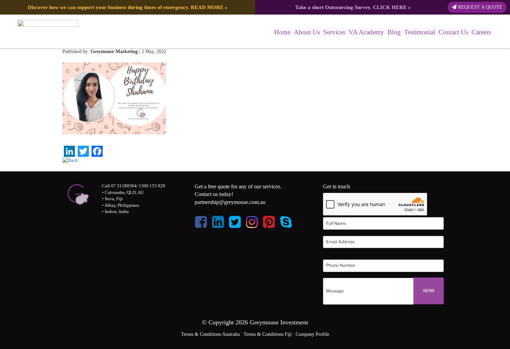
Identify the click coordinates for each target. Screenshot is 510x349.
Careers (481, 32)
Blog (394, 32)
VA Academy (366, 32)
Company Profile (312, 334)
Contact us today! (214, 194)
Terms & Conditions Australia (210, 334)
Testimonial (419, 32)
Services (334, 32)
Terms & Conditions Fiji (268, 334)
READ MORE (207, 7)
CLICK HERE (390, 7)
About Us (307, 32)
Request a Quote (479, 7)
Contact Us (453, 32)
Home (282, 32)
